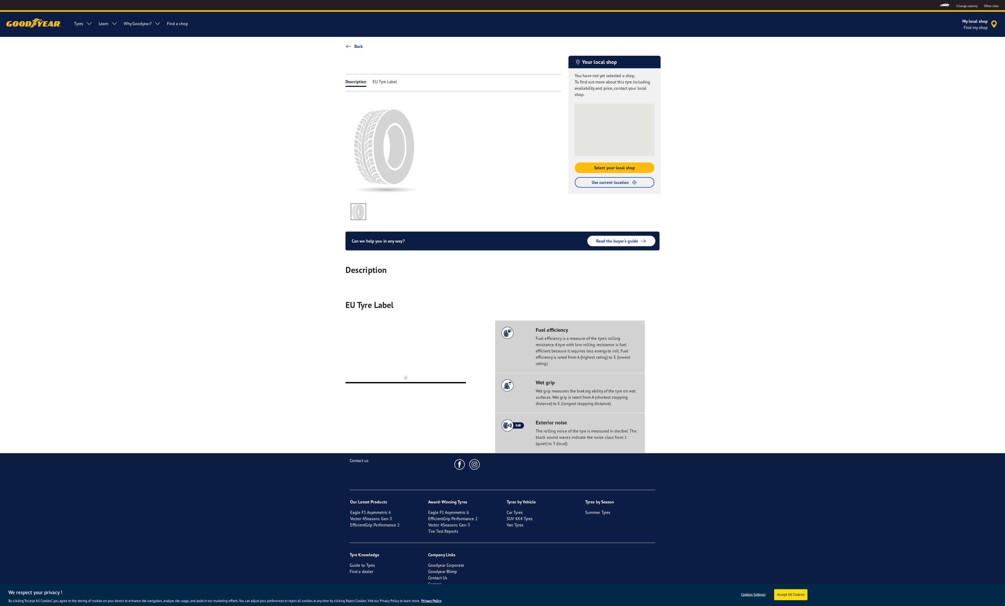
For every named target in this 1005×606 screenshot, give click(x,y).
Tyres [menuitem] (78, 23)
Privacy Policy (431, 600)
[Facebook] (459, 464)
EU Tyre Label (385, 81)
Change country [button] (967, 6)
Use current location (610, 182)
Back (358, 46)
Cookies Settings (753, 594)
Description (355, 81)
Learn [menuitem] (104, 23)
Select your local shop (614, 167)
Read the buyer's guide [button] (617, 241)
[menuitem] (944, 5)
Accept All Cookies (791, 594)
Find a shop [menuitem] (177, 23)
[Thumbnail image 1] (358, 211)
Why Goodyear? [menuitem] (137, 23)
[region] (502, 595)
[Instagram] (474, 464)
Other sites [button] (991, 6)
